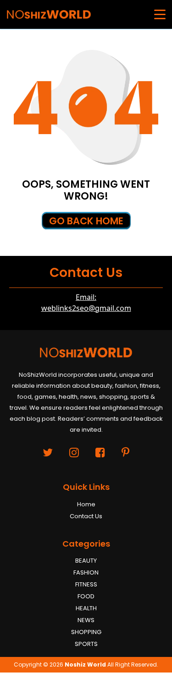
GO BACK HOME (86, 221)
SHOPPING (86, 632)
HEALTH (86, 608)
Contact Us (86, 516)
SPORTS (86, 644)
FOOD (86, 596)
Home (86, 504)
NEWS (86, 620)
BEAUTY (86, 560)
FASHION (86, 572)
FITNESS (86, 584)
